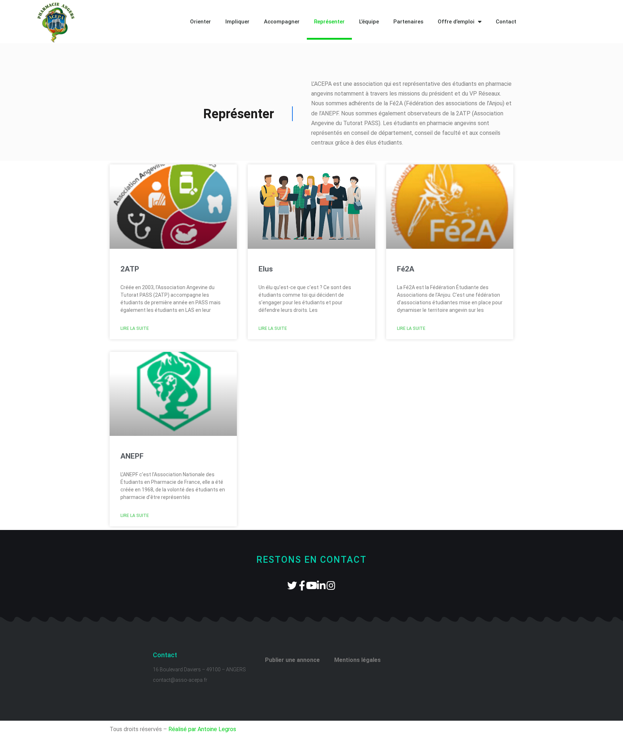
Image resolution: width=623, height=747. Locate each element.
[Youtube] (312, 585)
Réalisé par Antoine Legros (202, 729)
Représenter (329, 21)
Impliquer (237, 21)
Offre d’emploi (456, 21)
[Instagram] (331, 585)
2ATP (129, 269)
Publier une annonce (292, 660)
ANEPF (131, 456)
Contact (506, 21)
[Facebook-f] (302, 585)
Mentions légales (357, 660)
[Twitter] (292, 585)
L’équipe (369, 21)
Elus (266, 269)
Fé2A (405, 269)
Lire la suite (134, 328)
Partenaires (408, 21)
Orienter (200, 21)
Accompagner (282, 21)
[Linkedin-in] (321, 585)
